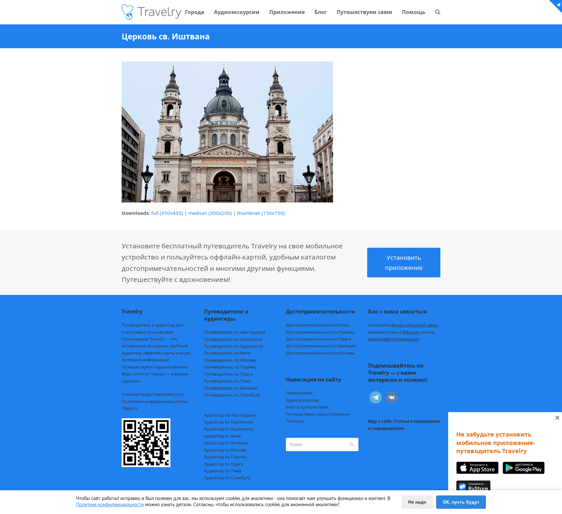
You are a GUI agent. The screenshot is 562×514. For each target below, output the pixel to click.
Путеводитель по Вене (227, 353)
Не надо (417, 502)
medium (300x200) (210, 213)
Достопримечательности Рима (317, 325)
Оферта (129, 408)
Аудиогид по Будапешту (229, 429)
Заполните (403, 325)
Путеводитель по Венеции (231, 388)
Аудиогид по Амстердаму (230, 415)
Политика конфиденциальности (155, 401)
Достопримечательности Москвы (320, 353)
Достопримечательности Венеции (321, 346)
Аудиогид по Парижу (225, 457)
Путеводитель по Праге (228, 374)
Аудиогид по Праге (223, 464)
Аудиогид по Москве (225, 450)
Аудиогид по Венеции (226, 443)
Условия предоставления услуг (153, 394)
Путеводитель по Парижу (230, 367)
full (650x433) (167, 213)
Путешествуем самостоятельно (318, 414)
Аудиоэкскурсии (302, 400)
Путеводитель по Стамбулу (232, 395)
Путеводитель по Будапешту (233, 346)
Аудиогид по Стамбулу (227, 477)
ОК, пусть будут (461, 502)
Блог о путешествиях (307, 407)
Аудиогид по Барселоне (228, 422)
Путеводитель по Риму (227, 381)
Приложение (299, 393)
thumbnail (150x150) (261, 213)
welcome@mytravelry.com (394, 339)
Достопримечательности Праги (318, 339)
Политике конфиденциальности (110, 505)
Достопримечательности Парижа (320, 332)
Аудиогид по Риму (223, 471)
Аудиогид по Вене (222, 436)
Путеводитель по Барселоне (233, 339)
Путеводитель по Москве (230, 360)
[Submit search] (352, 444)
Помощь (295, 421)
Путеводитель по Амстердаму (234, 332)
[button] (437, 12)
